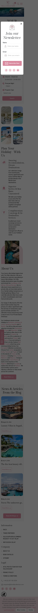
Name (5, 43)
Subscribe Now (14, 63)
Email (4, 52)
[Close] (21, 24)
